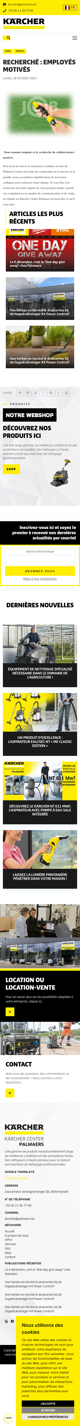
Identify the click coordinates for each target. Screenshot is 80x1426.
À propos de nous (17, 1235)
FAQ (7, 1248)
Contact (10, 1257)
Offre (8, 1240)
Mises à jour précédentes (40, 579)
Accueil (9, 1231)
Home (8, 51)
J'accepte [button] (48, 1403)
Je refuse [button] (48, 1410)
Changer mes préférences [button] (48, 1416)
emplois (20, 51)
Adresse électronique (40, 551)
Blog (8, 1253)
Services (10, 1244)
